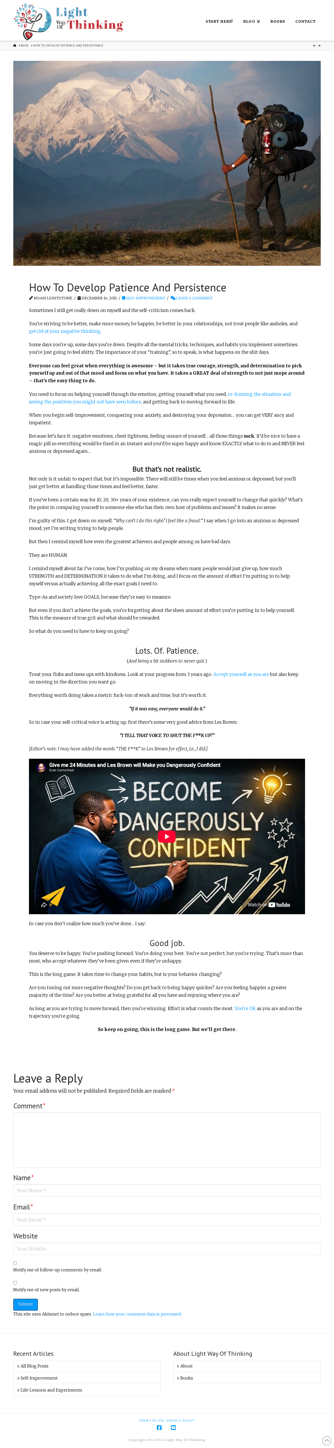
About (186, 1366)
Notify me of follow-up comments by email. (57, 1269)
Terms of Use (151, 1420)
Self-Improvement (145, 298)
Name (23, 1177)
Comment (29, 1105)
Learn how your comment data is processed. (137, 1314)
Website (25, 1236)
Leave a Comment (194, 298)
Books (186, 1378)
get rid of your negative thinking (64, 331)
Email (23, 1207)
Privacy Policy (181, 1420)
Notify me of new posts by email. (46, 1289)
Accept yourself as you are (241, 674)
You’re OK (245, 1008)
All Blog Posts (35, 1366)
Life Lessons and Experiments (51, 1390)
